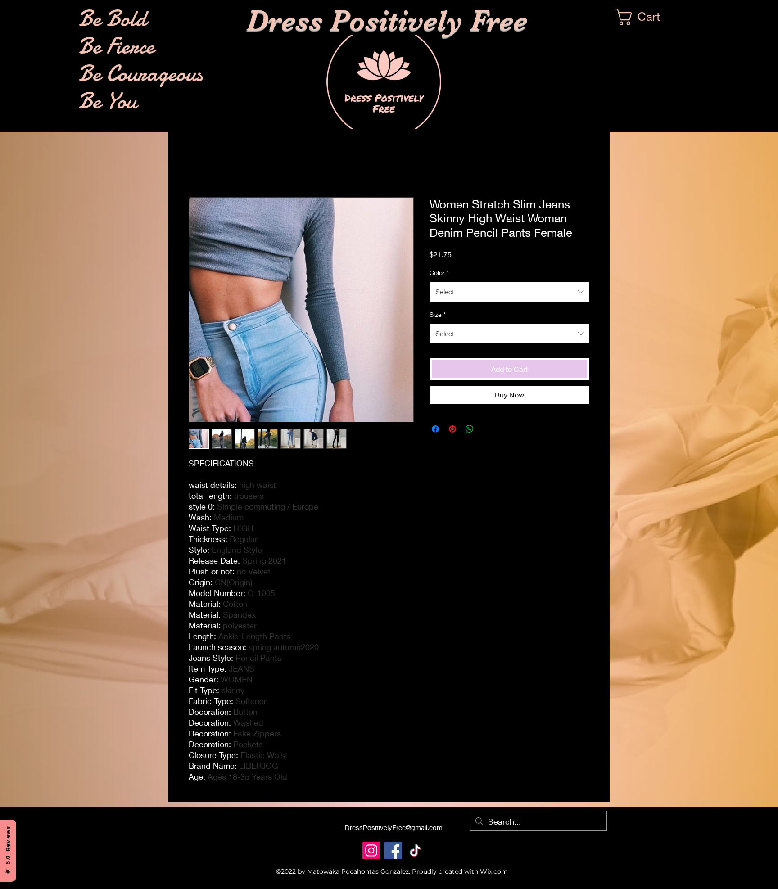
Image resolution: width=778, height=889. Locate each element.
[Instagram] (371, 850)
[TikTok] (415, 850)
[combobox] (509, 292)
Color (439, 272)
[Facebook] (393, 850)
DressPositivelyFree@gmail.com (394, 827)
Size (438, 314)
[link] (646, 17)
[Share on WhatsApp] (469, 429)
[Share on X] (486, 429)
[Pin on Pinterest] (452, 429)
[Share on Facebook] (435, 429)
